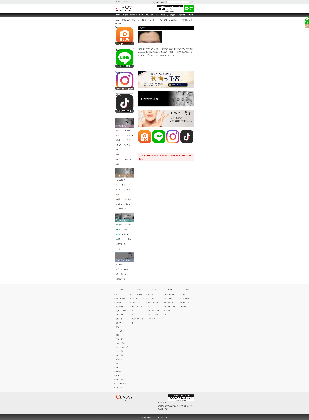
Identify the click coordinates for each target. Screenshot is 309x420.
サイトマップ (119, 387)
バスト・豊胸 (122, 229)
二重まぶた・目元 (123, 140)
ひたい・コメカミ (123, 145)
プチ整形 (120, 264)
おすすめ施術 (181, 15)
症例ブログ (133, 15)
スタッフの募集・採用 (122, 347)
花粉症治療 (121, 279)
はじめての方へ (120, 306)
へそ (118, 249)
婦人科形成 (121, 244)
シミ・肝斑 (121, 185)
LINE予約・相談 (120, 298)
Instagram (118, 371)
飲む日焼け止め (122, 274)
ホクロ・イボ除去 (123, 204)
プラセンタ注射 (122, 269)
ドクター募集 (119, 351)
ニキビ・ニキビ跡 (123, 189)
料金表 (141, 15)
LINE (117, 367)
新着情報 (190, 15)
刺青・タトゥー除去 (124, 199)
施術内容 (125, 15)
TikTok (117, 375)
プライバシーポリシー (122, 383)
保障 (117, 363)
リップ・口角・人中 (124, 159)
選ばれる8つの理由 (121, 311)
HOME (118, 15)
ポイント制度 (119, 379)
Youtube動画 (119, 331)
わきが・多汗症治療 (124, 225)
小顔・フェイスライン (125, 135)
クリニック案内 (160, 15)
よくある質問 (171, 15)
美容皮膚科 (121, 180)
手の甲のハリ (122, 209)
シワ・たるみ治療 (123, 130)
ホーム (117, 294)
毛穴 (118, 194)
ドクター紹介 (149, 15)
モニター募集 (119, 355)
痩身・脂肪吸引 (122, 234)
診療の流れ (119, 359)
